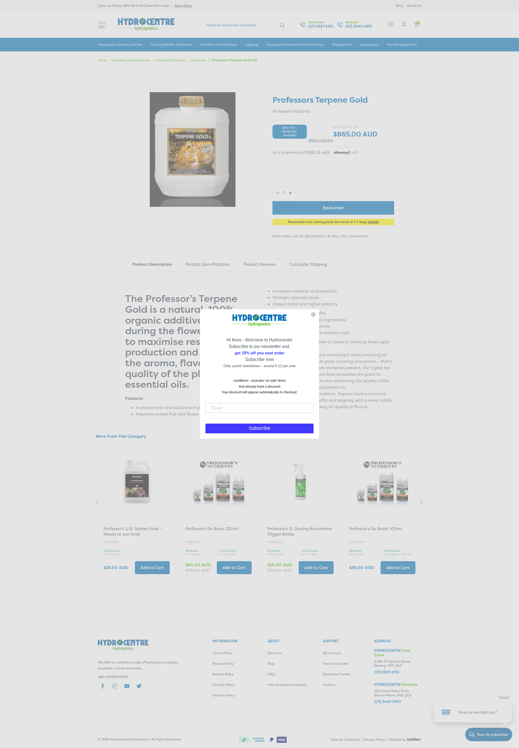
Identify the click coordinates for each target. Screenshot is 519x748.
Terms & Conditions (345, 739)
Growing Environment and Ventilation (295, 44)
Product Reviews (260, 264)
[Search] (282, 25)
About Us (414, 5)
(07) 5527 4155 (320, 26)
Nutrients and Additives (219, 44)
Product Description (152, 264)
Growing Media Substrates (171, 44)
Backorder (333, 208)
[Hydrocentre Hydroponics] (146, 24)
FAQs (271, 674)
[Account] (391, 24)
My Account (332, 653)
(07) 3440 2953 (358, 26)
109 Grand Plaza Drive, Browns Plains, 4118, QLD (392, 693)
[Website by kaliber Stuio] (414, 739)
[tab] (152, 264)
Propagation (342, 44)
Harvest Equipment (402, 44)
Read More (183, 5)
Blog (399, 5)
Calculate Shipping (308, 264)
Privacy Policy (223, 663)
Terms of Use (222, 653)
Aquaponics (369, 44)
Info (354, 152)
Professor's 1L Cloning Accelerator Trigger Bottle (299, 531)
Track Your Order (335, 663)
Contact (329, 684)
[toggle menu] (102, 24)
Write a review (320, 140)
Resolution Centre (336, 674)
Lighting (251, 44)
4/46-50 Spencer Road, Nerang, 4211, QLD (392, 663)
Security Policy (223, 684)
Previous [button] (98, 503)
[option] (137, 517)
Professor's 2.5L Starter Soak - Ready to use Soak (133, 531)
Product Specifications (208, 264)
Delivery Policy (223, 695)
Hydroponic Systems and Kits (120, 44)
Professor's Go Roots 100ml (375, 528)
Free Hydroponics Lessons (287, 684)
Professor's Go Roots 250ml (211, 528)
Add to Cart (152, 567)
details (373, 222)
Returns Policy (223, 674)
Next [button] (421, 503)
